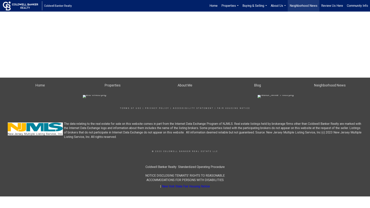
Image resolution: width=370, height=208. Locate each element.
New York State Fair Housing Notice (186, 186)
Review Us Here (332, 6)
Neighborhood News (303, 6)
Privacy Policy (157, 108)
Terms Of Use (130, 108)
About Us (279, 8)
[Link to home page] (22, 6)
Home (213, 6)
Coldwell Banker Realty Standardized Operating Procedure (185, 167)
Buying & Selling (255, 8)
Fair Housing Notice (233, 108)
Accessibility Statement (193, 108)
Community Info (357, 6)
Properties (230, 8)
